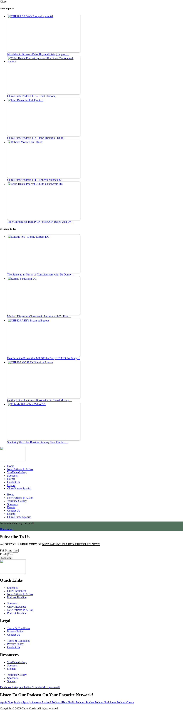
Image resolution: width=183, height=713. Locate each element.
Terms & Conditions (18, 628)
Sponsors (12, 475)
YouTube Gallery (17, 472)
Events (11, 478)
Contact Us (13, 482)
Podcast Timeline (16, 597)
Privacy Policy (15, 631)
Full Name (6, 550)
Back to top (6, 529)
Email (3, 554)
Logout (11, 485)
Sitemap (11, 668)
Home (10, 465)
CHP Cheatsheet (16, 590)
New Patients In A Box (20, 469)
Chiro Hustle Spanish (19, 488)
